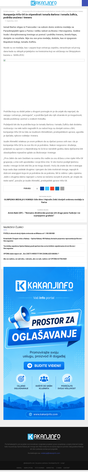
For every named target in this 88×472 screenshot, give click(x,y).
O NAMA (58, 468)
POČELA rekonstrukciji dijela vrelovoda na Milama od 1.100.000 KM (29, 233)
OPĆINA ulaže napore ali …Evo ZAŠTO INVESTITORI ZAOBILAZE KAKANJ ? (31, 254)
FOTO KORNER (39, 468)
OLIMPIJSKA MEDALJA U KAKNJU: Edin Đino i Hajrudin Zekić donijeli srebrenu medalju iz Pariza (44, 201)
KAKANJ (19, 468)
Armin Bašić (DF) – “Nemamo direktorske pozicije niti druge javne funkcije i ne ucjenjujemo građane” (44, 214)
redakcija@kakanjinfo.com (50, 453)
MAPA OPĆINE (28, 468)
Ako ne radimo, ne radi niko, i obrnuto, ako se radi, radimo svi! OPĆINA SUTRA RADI (35, 259)
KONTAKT (67, 468)
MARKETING (50, 468)
